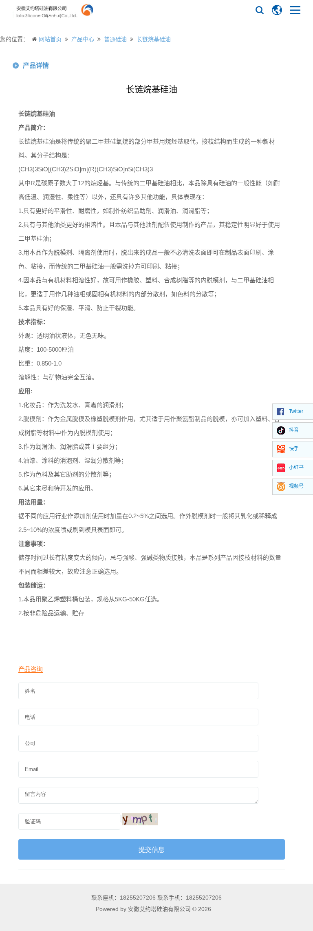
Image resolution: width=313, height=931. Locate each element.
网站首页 (50, 39)
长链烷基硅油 (154, 39)
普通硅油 (115, 39)
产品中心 (82, 39)
